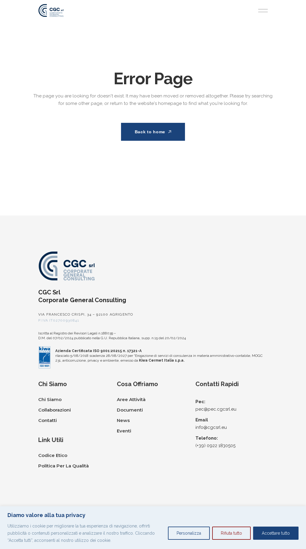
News (123, 420)
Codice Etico (52, 455)
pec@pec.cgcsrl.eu (215, 409)
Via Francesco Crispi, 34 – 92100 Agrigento (85, 314)
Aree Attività (131, 399)
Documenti (130, 410)
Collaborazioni (54, 410)
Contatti (47, 420)
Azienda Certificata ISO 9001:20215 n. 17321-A (98, 351)
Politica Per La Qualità (63, 466)
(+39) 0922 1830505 (215, 445)
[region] (153, 527)
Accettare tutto (276, 533)
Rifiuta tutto (231, 533)
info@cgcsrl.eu (211, 427)
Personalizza (189, 533)
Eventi (124, 431)
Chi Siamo (50, 399)
